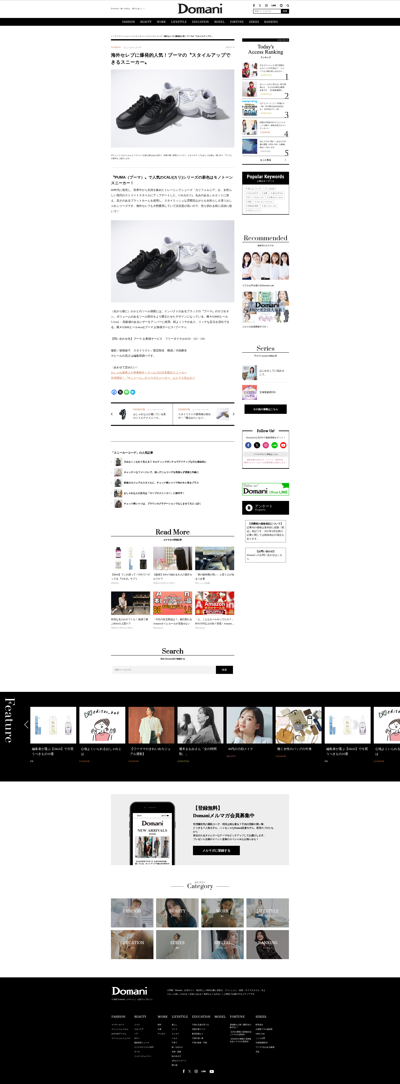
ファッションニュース (120, 1038)
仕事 (159, 1029)
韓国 (250, 202)
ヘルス (174, 1038)
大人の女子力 (253, 193)
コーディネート (138, 36)
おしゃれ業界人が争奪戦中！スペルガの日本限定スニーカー (149, 372)
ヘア (136, 1034)
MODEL (219, 22)
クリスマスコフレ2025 (144, 1047)
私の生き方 (176, 1056)
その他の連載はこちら (265, 409)
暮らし (174, 1025)
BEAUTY (146, 22)
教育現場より (197, 1034)
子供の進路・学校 (199, 1043)
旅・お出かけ (177, 1047)
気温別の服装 (253, 206)
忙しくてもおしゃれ (256, 197)
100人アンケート (179, 1061)
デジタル (161, 1034)
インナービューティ (142, 1056)
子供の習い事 (197, 1038)
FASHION (128, 22)
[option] (53, 735)
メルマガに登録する (216, 850)
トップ (114, 36)
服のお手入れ (277, 193)
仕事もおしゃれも (276, 197)
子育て (174, 1043)
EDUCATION (200, 22)
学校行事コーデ (198, 1029)
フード (174, 1029)
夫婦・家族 (176, 1052)
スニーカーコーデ (154, 36)
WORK (161, 22)
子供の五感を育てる (200, 1025)
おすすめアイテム (118, 1034)
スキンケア (139, 1029)
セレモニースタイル (264, 202)
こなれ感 (270, 189)
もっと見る (265, 160)
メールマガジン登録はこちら (266, 454)
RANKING (271, 22)
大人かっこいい (254, 210)
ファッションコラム (119, 1029)
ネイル (137, 1052)
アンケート (264, 506)
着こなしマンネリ (255, 189)
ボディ (137, 1038)
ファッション (124, 36)
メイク (137, 1025)
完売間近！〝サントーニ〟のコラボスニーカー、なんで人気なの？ (153, 377)
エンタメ (175, 1034)
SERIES (254, 22)
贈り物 (174, 1065)
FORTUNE (237, 22)
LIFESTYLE (179, 22)
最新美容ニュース (141, 1043)
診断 (265, 193)
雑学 (159, 1025)
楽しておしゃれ (269, 206)
